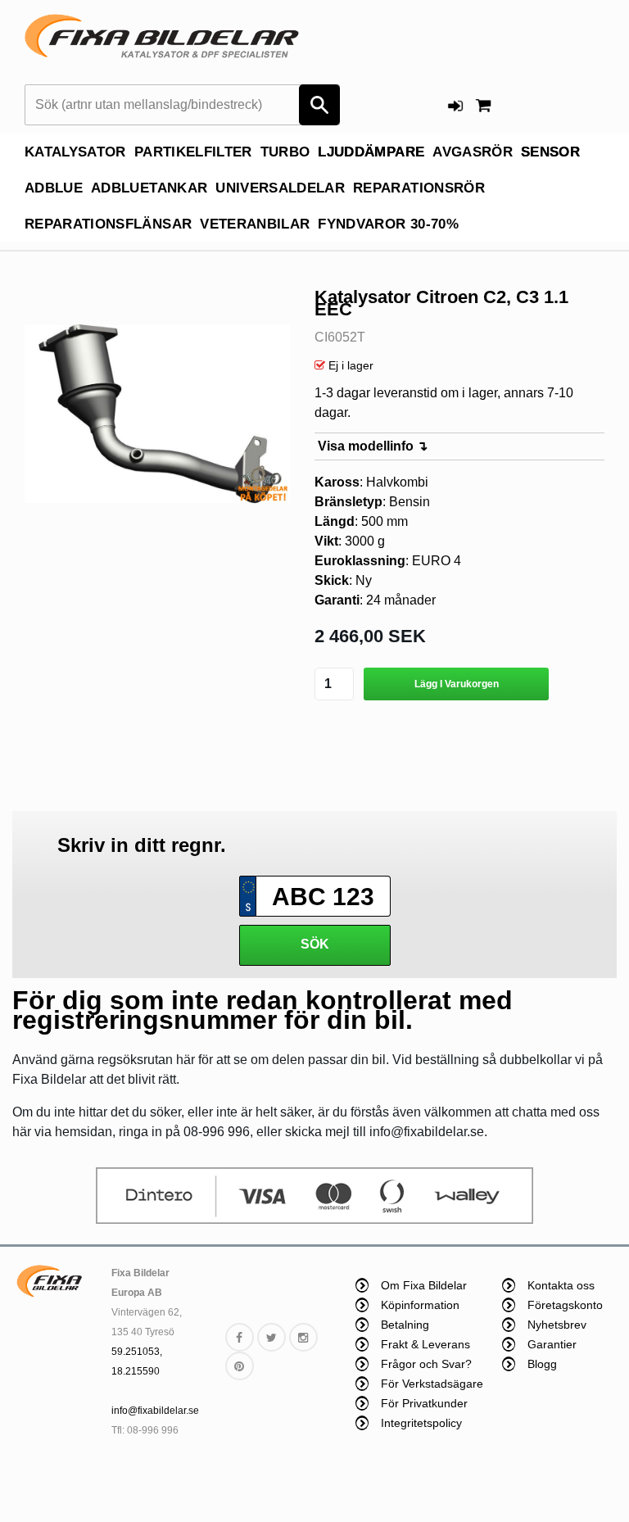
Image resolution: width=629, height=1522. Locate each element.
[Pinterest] (239, 1366)
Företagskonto (565, 1304)
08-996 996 (153, 1430)
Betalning (405, 1324)
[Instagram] (303, 1337)
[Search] (319, 104)
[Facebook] (239, 1337)
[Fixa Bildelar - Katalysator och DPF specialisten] (162, 40)
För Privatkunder (424, 1403)
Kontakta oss (561, 1285)
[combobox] (182, 104)
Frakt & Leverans (425, 1344)
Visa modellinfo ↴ (373, 446)
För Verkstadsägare (432, 1383)
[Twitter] (271, 1337)
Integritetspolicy (421, 1422)
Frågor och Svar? (426, 1363)
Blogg (542, 1363)
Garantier (552, 1344)
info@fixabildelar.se (155, 1410)
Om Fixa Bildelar (424, 1285)
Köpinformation (420, 1304)
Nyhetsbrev (556, 1324)
